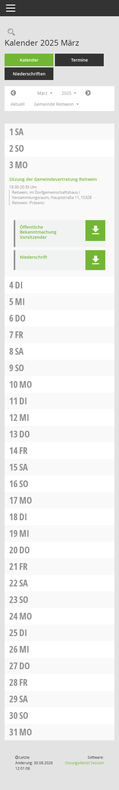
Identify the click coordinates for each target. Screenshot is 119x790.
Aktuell (18, 104)
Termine (79, 60)
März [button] (43, 93)
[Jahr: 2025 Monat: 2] (13, 93)
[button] (95, 230)
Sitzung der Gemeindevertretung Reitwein (53, 179)
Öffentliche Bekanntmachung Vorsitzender (38, 232)
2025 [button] (67, 93)
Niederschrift (33, 257)
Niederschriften (29, 74)
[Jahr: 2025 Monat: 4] (88, 93)
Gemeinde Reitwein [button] (54, 104)
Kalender (29, 60)
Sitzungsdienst (84, 762)
